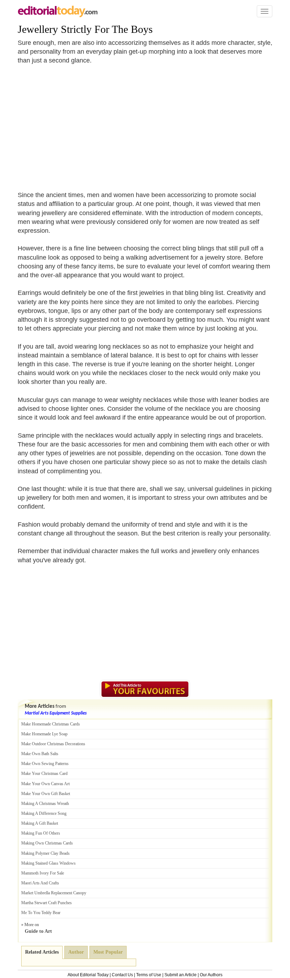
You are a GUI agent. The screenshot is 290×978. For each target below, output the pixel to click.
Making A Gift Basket (39, 823)
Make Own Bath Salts (39, 753)
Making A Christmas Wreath (45, 803)
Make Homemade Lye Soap (44, 733)
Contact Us (122, 974)
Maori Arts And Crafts (40, 883)
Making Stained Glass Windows (48, 863)
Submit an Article (180, 974)
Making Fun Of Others (40, 833)
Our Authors (211, 974)
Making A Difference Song (43, 813)
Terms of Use (148, 974)
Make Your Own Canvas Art (45, 783)
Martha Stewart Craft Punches (46, 902)
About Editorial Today (88, 974)
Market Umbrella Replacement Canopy (53, 892)
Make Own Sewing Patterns (45, 763)
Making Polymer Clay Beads (45, 853)
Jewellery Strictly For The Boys (85, 29)
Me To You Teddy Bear (40, 912)
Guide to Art (38, 931)
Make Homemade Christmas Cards (50, 724)
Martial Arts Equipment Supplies (56, 713)
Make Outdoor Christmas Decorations (53, 743)
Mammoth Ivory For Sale (42, 873)
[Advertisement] (77, 123)
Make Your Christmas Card (44, 773)
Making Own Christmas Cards (47, 843)
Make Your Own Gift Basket (45, 793)
